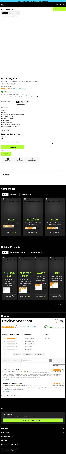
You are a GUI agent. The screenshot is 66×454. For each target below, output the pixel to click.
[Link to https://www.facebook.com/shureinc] (2, 444)
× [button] (21, 135)
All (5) (4, 252)
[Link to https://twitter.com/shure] (4, 444)
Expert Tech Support (32, 160)
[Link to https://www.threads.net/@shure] (20, 444)
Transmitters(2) (26, 194)
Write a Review (22, 88)
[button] (36, 283)
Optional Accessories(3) (35, 252)
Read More (36, 97)
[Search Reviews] (50, 360)
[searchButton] (57, 5)
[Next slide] (61, 303)
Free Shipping (8, 160)
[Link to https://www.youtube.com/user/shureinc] (15, 445)
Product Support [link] (14, 13)
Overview (5, 13)
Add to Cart (6, 154)
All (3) (4, 194)
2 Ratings (15, 88)
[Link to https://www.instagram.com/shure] (7, 444)
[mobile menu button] (64, 5)
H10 (17, 101)
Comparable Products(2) (17, 252)
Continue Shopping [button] (12, 142)
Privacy (2, 450)
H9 (24, 101)
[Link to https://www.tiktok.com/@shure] (17, 444)
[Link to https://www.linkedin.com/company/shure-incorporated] (9, 444)
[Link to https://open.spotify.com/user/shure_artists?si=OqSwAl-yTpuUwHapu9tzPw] (12, 444)
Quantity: (3, 111)
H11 (21, 101)
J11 (28, 101)
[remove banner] (65, 1)
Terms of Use (9, 450)
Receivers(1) (13, 194)
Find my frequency (21, 104)
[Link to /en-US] (4, 4)
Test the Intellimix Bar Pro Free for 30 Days (33, 1)
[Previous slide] (57, 303)
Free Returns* (20, 160)
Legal (14, 450)
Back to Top (17, 395)
